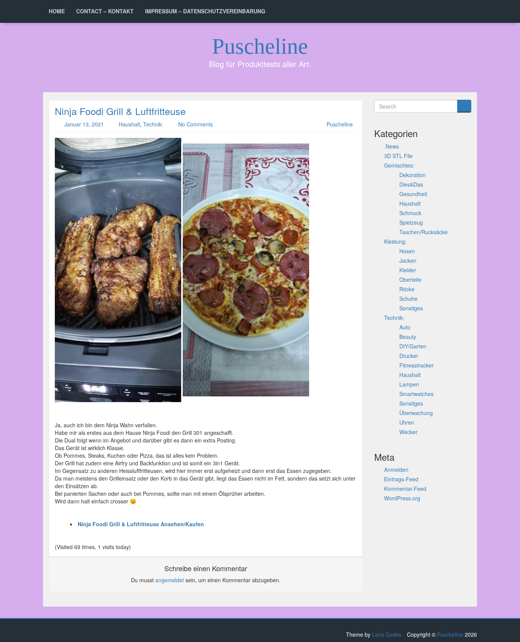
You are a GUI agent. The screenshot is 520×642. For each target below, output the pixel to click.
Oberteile (410, 279)
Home (57, 11)
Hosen (407, 251)
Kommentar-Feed (405, 488)
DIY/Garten (412, 346)
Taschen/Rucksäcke (423, 232)
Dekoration (412, 175)
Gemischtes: (399, 165)
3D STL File (398, 156)
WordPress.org (402, 498)
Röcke (407, 289)
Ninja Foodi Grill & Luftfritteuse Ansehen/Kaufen (141, 524)
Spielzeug (411, 222)
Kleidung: (395, 241)
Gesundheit (413, 194)
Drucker (408, 355)
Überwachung (416, 413)
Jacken (407, 260)
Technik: (153, 124)
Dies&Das (411, 184)
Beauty (407, 336)
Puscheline (260, 46)
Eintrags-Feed (401, 479)
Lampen (409, 384)
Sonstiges (411, 308)
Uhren (406, 422)
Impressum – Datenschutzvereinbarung (205, 11)
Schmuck (410, 213)
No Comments (195, 124)
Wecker (408, 432)
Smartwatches (416, 394)
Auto (404, 327)
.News (391, 146)
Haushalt (129, 124)
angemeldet (169, 580)
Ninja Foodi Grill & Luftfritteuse (120, 111)
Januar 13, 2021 (84, 124)
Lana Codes (386, 634)
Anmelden (396, 469)
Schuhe (408, 298)
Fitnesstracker (416, 365)
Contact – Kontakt (105, 11)
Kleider (407, 270)
